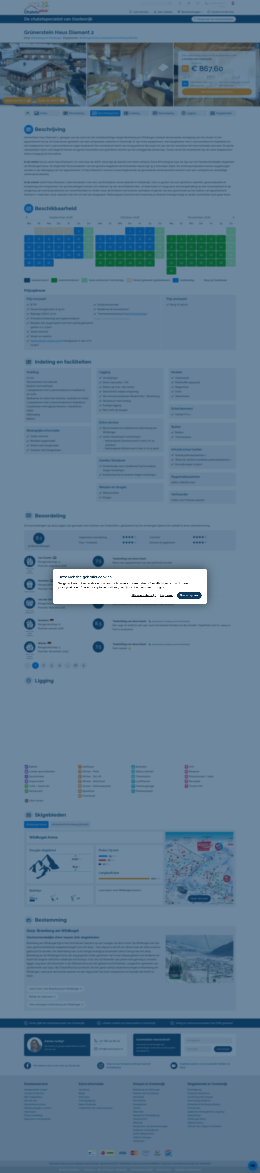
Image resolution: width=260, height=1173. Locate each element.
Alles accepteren (189, 595)
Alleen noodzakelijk (144, 595)
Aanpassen (166, 595)
